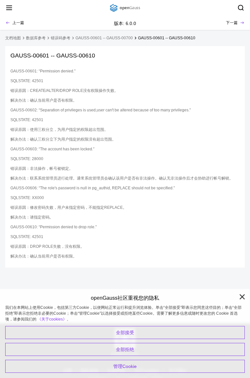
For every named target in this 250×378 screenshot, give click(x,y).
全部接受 (125, 332)
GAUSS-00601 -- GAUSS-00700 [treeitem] (104, 38)
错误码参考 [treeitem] (60, 38)
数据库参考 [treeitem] (36, 38)
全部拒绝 (125, 349)
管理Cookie (125, 366)
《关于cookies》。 (54, 319)
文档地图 (13, 38)
